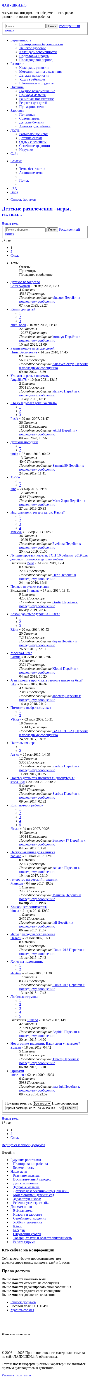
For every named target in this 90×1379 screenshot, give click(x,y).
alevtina (15, 973)
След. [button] (14, 255)
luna (13, 489)
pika (13, 684)
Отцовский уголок (27, 1234)
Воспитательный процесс (32, 1179)
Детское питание (25, 1183)
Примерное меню (32, 106)
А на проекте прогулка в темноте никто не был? (46, 680)
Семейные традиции (34, 146)
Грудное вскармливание (37, 91)
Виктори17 (60, 840)
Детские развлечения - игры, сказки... (41, 1191)
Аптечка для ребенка (34, 126)
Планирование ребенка (30, 1164)
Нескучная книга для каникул (32, 852)
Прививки (27, 114)
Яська (14, 829)
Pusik (14, 418)
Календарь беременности (38, 52)
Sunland (32, 1020)
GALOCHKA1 (63, 731)
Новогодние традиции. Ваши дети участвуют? (45, 1043)
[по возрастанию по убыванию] (49, 1108)
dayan (56, 641)
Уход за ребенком (32, 79)
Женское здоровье (32, 48)
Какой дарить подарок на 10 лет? (35, 614)
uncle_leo (17, 1075)
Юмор (17, 1226)
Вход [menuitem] (14, 192)
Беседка (19, 1230)
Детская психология (34, 75)
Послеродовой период (35, 60)
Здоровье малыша (26, 1187)
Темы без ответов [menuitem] (32, 169)
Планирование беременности (41, 44)
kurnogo (58, 336)
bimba (14, 911)
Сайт (14, 153)
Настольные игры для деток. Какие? (37, 512)
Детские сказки (30, 138)
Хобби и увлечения (27, 1222)
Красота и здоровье (27, 1214)
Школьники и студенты (36, 83)
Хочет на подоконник (26, 961)
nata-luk (58, 1086)
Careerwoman (20, 286)
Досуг (14, 130)
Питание (17, 87)
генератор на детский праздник (33, 879)
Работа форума (24, 1242)
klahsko (57, 391)
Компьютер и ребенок (26, 805)
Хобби (15, 477)
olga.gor (58, 297)
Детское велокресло (25, 282)
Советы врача (29, 118)
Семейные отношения (29, 1218)
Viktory (15, 719)
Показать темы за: (19, 1103)
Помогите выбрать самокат (30, 707)
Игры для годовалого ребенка (32, 934)
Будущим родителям (25, 1160)
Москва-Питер (21, 653)
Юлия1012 (60, 950)
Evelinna (58, 543)
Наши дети (18, 1171)
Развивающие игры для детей (32, 348)
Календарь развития (34, 67)
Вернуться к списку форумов (23, 1145)
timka (14, 454)
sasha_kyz (17, 782)
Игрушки (26, 149)
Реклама (8, 1375)
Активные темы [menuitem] (31, 172)
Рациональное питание (36, 99)
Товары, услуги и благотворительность (42, 1238)
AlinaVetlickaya (63, 364)
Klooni (57, 668)
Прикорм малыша (32, 95)
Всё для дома (23, 1210)
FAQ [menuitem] (13, 188)
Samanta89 (60, 465)
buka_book (18, 325)
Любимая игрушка (24, 996)
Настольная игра (22, 743)
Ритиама (33, 590)
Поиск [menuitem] (24, 180)
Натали (15, 938)
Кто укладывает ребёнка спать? (33, 403)
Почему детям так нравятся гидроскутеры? (42, 778)
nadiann (15, 856)
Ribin (14, 629)
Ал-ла (14, 754)
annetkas (58, 696)
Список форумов (23, 1302)
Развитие (17, 64)
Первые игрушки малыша (29, 586)
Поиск (52, 229)
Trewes (57, 1059)
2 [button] (11, 251)
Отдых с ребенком (33, 142)
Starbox (57, 766)
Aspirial (57, 1032)
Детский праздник (24, 442)
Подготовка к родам (34, 56)
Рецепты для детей (33, 103)
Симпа (15, 657)
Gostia (56, 602)
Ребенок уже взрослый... (31, 1203)
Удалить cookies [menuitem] (22, 1310)
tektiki (56, 430)
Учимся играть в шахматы (30, 376)
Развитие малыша (26, 1175)
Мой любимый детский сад (33, 1195)
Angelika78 (18, 379)
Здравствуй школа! (27, 1199)
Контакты (23, 1375)
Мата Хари (60, 500)
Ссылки (16, 161)
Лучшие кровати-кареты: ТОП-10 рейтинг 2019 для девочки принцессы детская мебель (49, 557)
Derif (30, 563)
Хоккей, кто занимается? (28, 907)
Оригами (17, 1071)
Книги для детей (22, 309)
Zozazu (15, 1047)
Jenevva (16, 532)
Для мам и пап (21, 1206)
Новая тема (10, 223)
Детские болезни (31, 122)
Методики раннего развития (40, 71)
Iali (54, 922)
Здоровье (17, 110)
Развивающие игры (33, 134)
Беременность (20, 40)
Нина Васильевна (23, 352)
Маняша (16, 883)
